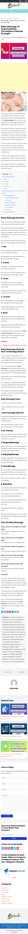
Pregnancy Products (6, 903)
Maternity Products (6, 897)
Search (14, 838)
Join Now (14, 877)
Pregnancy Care (5, 901)
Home (2, 18)
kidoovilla (12, 37)
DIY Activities (4, 892)
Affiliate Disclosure (11, 927)
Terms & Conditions (21, 925)
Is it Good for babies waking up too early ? (15, 345)
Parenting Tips (8, 18)
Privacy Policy (13, 925)
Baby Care (15, 18)
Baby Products (5, 890)
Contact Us (18, 927)
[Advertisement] (14, 77)
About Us (8, 925)
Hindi (2, 894)
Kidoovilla (16, 930)
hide (11, 174)
